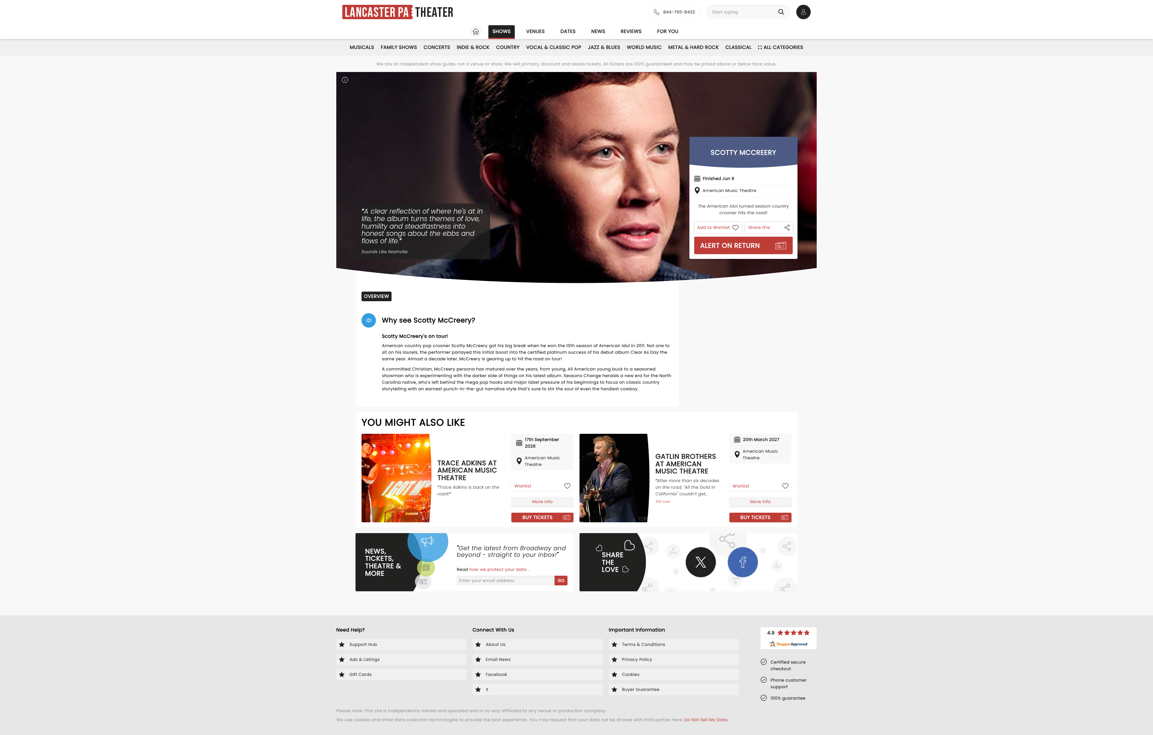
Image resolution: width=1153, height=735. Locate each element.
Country (507, 47)
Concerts (437, 47)
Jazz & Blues (604, 47)
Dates (568, 31)
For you (668, 31)
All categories (783, 47)
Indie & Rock (473, 47)
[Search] (782, 12)
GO (561, 581)
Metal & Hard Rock (693, 47)
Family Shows (399, 47)
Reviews (631, 31)
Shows (501, 31)
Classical (738, 47)
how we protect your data (498, 569)
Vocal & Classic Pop (553, 47)
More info (542, 502)
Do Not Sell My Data (705, 720)
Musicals (362, 47)
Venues (535, 31)
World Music (644, 47)
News (598, 31)
